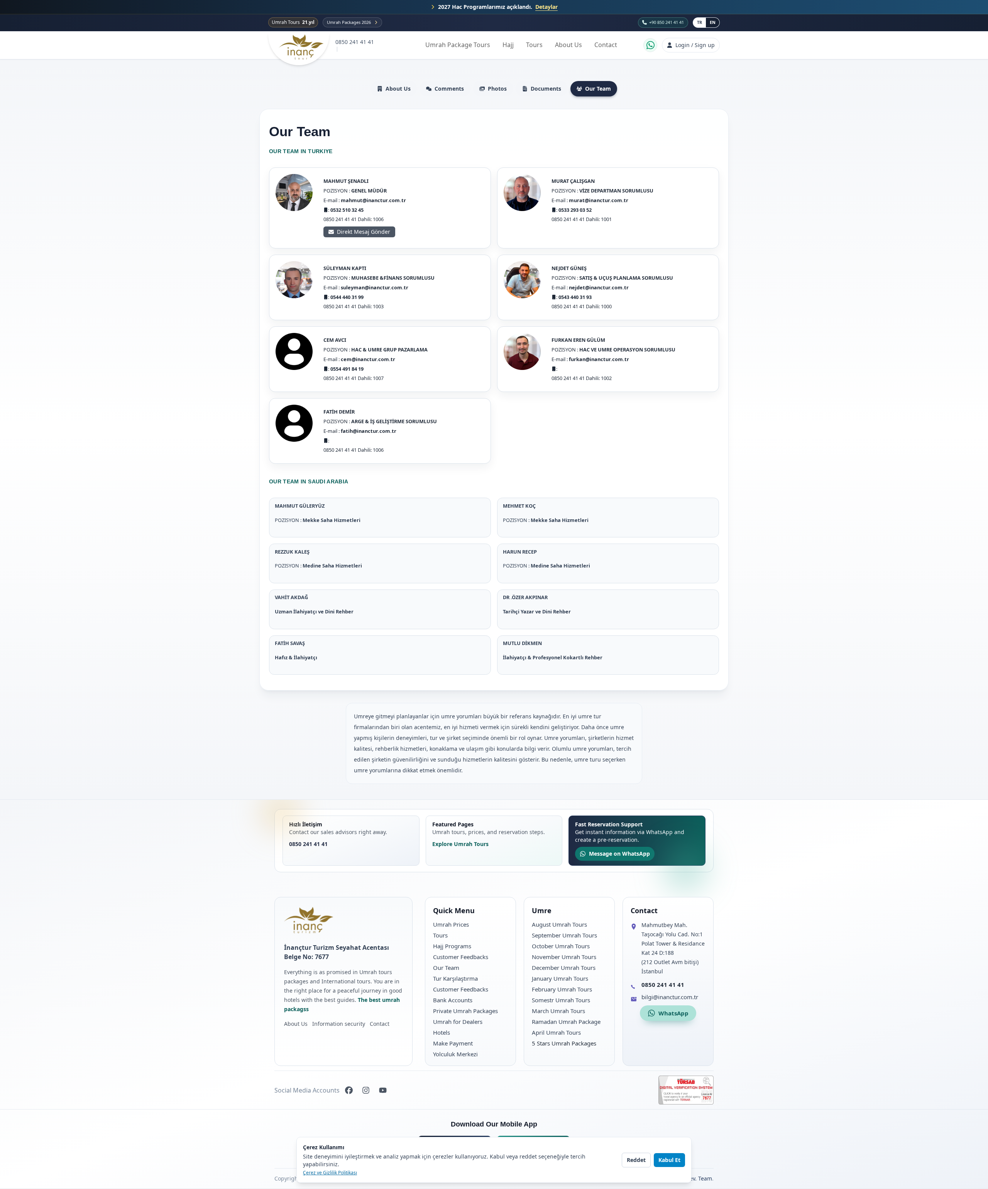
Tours (534, 45)
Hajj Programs (452, 946)
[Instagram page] (366, 1090)
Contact (605, 45)
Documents (546, 88)
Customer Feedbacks (460, 957)
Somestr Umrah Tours (561, 1000)
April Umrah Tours (556, 1032)
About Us (568, 45)
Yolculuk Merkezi (455, 1054)
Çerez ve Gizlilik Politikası (330, 1173)
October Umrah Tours (561, 946)
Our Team (598, 88)
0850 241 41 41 (354, 42)
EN (713, 22)
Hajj (508, 45)
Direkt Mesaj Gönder (363, 231)
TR (699, 22)
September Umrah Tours (564, 935)
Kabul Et (669, 1160)
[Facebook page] (349, 1090)
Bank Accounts (452, 1000)
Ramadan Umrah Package (566, 1021)
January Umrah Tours (560, 978)
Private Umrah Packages (465, 1011)
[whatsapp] (650, 45)
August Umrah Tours (559, 924)
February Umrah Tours (562, 989)
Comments (449, 88)
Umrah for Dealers (457, 1021)
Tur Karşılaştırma (455, 978)
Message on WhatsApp (619, 853)
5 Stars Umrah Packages (564, 1043)
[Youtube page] (383, 1090)
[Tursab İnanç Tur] (686, 1090)
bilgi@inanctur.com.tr (669, 997)
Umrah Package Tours (457, 45)
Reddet (636, 1160)
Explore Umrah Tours (460, 844)
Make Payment (453, 1043)
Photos (497, 88)
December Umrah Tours (564, 967)
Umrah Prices (451, 924)
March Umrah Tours (558, 1011)
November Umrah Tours (564, 957)
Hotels (441, 1032)
